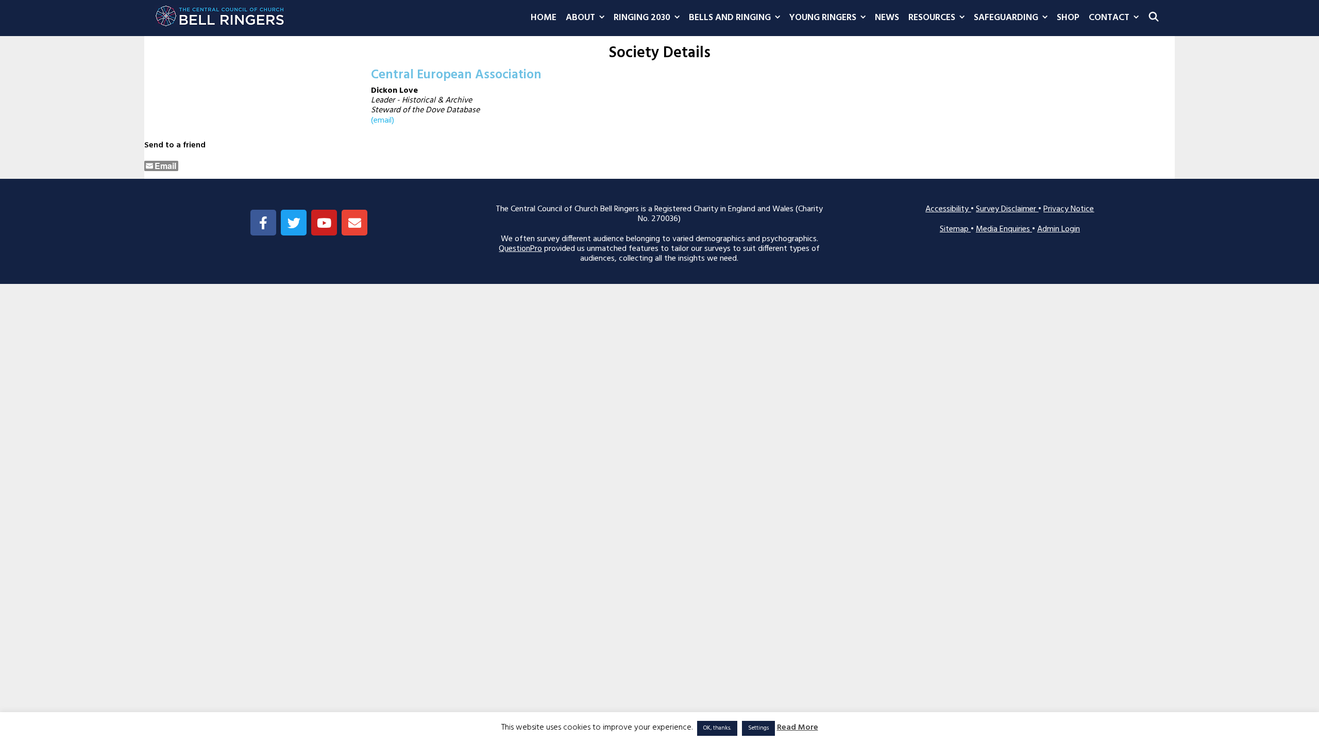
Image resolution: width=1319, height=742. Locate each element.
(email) (382, 120)
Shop (1068, 17)
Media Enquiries (1004, 229)
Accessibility (948, 209)
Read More (797, 728)
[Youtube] (324, 222)
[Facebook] (263, 222)
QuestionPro (520, 249)
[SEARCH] (1153, 18)
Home (543, 17)
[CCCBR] (220, 13)
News (887, 17)
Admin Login (1058, 229)
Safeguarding (1006, 17)
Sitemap (955, 229)
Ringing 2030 (642, 17)
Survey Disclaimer (1007, 209)
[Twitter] (294, 222)
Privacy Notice (1068, 209)
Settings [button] (758, 728)
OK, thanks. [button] (717, 728)
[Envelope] (354, 222)
